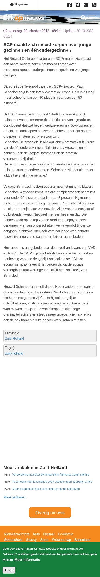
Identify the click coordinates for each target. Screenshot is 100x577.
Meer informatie (27, 559)
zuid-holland (14, 353)
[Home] (23, 18)
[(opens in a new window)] (70, 5)
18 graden (21, 4)
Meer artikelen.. (15, 497)
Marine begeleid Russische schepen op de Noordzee (46, 489)
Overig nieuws (50, 512)
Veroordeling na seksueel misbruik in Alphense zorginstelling (50, 474)
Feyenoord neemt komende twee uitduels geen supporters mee (52, 481)
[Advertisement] (50, 392)
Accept (9, 570)
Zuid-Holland (14, 338)
